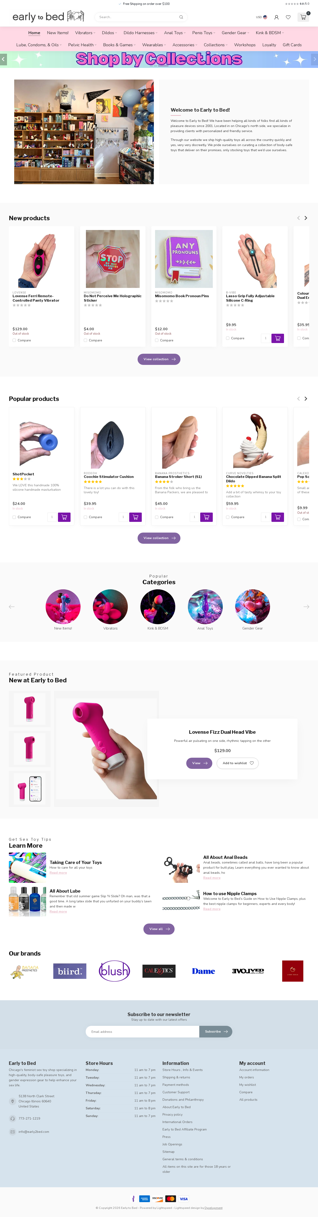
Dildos (108, 33)
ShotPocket (23, 474)
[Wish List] (288, 17)
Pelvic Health (81, 45)
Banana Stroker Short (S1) (178, 477)
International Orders (177, 1122)
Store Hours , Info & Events (182, 1070)
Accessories (183, 45)
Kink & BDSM (268, 33)
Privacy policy (172, 1114)
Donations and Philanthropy (183, 1099)
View (196, 763)
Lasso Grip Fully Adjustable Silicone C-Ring (250, 298)
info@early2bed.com (34, 1132)
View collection (156, 359)
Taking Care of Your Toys (76, 862)
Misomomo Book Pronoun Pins (182, 296)
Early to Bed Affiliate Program (184, 1129)
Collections (214, 45)
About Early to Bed (176, 1107)
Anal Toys (173, 33)
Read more (58, 872)
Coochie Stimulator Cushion (109, 477)
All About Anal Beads (225, 857)
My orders (246, 1077)
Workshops (245, 45)
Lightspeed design (187, 1208)
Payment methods (175, 1085)
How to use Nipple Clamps (230, 893)
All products (248, 1099)
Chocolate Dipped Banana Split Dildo (253, 479)
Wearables (152, 45)
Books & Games (118, 45)
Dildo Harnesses (139, 33)
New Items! (57, 33)
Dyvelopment (214, 1208)
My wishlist (247, 1085)
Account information (254, 1070)
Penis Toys (202, 33)
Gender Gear (234, 33)
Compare (24, 340)
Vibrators (83, 33)
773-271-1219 (29, 1118)
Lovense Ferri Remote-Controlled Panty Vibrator (36, 298)
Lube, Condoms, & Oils (37, 45)
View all (156, 929)
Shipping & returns (176, 1077)
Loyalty (269, 45)
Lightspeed (164, 1208)
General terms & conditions (182, 1159)
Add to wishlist (235, 763)
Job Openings (172, 1144)
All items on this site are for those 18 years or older (196, 1169)
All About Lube (65, 891)
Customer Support (175, 1092)
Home (34, 33)
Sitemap (168, 1152)
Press (166, 1137)
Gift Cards (292, 45)
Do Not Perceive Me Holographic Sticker (113, 298)
